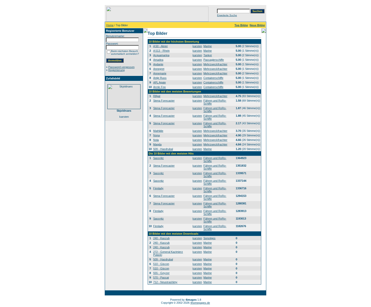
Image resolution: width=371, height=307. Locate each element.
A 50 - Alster (160, 46)
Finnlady (158, 188)
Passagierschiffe (213, 59)
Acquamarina (161, 55)
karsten (197, 46)
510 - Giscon (161, 263)
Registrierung (116, 70)
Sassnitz (158, 158)
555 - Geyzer (161, 272)
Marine (207, 46)
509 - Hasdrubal (163, 148)
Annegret (158, 68)
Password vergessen (121, 67)
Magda (157, 144)
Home (110, 25)
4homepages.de (200, 302)
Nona (156, 135)
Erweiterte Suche (227, 15)
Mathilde (158, 130)
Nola (156, 139)
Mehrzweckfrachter (215, 64)
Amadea (158, 59)
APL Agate (159, 82)
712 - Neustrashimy (165, 282)
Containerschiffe (213, 77)
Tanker (207, 55)
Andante (158, 64)
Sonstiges (209, 238)
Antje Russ (160, 77)
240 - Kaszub (161, 238)
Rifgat (156, 96)
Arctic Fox (159, 86)
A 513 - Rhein (161, 50)
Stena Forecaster (164, 100)
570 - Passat (161, 277)
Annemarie (159, 73)
